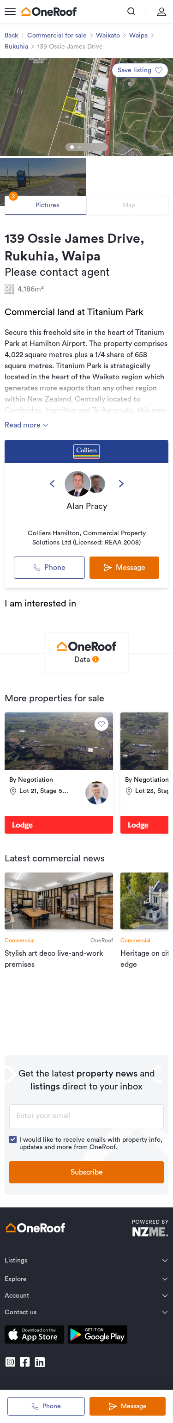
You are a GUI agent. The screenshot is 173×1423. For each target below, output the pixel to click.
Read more (23, 425)
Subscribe (87, 1172)
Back (11, 35)
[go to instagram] (10, 1362)
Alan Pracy (86, 506)
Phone (55, 567)
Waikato (108, 35)
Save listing (134, 70)
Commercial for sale (57, 35)
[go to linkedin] (39, 1362)
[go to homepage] (49, 12)
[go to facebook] (24, 1362)
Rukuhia (16, 46)
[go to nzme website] (150, 1229)
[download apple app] (34, 1336)
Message (134, 1406)
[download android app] (97, 1336)
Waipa (138, 35)
